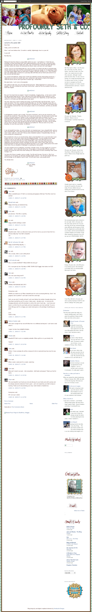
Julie (9, 273)
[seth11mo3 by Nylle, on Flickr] (31, 162)
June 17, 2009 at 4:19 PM (17, 256)
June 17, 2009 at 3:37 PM (17, 238)
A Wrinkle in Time (72, 553)
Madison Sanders (13, 321)
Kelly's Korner (70, 526)
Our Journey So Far (72, 547)
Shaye (10, 379)
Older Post (54, 403)
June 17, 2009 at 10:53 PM (17, 344)
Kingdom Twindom (72, 565)
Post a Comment (8, 401)
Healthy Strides (71, 561)
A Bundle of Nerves (74, 361)
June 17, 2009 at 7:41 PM (17, 331)
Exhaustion (66, 310)
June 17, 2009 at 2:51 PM (17, 225)
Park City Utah (70, 528)
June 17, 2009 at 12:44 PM (17, 198)
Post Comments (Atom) (18, 407)
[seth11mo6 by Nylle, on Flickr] (31, 111)
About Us (71, 335)
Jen (9, 220)
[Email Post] (20, 178)
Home (31, 403)
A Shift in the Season (72, 544)
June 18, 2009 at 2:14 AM (17, 355)
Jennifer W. (11, 229)
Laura (9, 191)
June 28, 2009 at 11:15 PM (17, 397)
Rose (9, 359)
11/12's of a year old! (12, 43)
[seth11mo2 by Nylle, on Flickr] (31, 127)
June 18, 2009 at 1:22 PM (17, 364)
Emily (9, 211)
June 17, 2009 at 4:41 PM (17, 278)
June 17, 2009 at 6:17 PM (17, 317)
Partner (68, 533)
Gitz (68, 537)
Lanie (9, 368)
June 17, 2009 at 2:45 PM (17, 216)
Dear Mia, (69, 549)
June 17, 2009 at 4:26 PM (17, 269)
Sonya (10, 282)
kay (9, 251)
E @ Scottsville (12, 260)
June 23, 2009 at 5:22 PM (17, 388)
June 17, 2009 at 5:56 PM (17, 287)
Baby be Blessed (71, 542)
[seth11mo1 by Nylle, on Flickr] (31, 90)
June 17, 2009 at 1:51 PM (17, 207)
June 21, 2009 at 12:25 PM (17, 375)
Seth (23, 179)
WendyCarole (11, 202)
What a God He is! (68, 398)
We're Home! (72, 348)
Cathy (10, 348)
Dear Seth (12, 179)
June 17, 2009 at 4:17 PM (17, 247)
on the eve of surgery (74, 386)
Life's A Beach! (73, 422)
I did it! (71, 409)
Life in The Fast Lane (72, 559)
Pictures (18, 179)
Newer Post (7, 403)
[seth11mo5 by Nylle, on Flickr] (31, 58)
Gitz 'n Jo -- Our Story (72, 538)
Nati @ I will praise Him (14, 242)
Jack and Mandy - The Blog (74, 532)
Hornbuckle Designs (59, 608)
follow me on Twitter (79, 510)
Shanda (10, 335)
